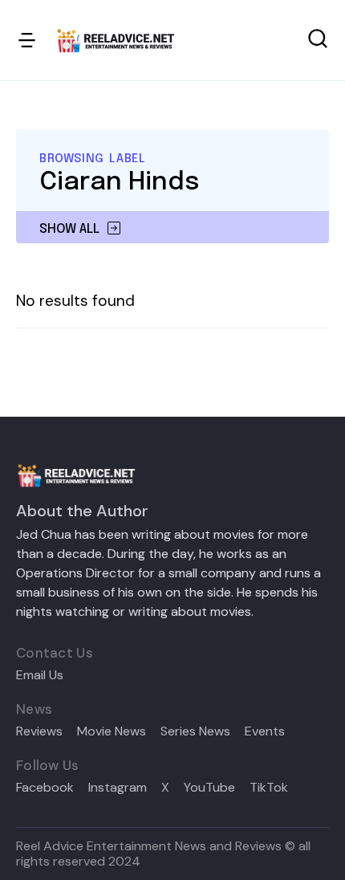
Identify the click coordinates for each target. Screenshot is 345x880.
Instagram (117, 787)
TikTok (269, 787)
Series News (195, 731)
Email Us (39, 675)
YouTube (209, 787)
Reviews (39, 731)
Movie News (111, 731)
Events (265, 731)
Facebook (45, 787)
